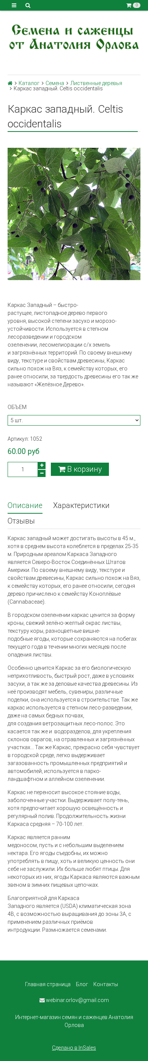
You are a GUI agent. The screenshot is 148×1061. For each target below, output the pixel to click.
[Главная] (10, 83)
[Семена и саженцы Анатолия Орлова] (74, 37)
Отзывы (21, 521)
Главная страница (48, 984)
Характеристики (81, 505)
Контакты (105, 984)
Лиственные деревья (96, 83)
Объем (17, 407)
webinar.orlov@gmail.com (77, 1000)
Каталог (29, 83)
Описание (25, 505)
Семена (55, 83)
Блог (82, 984)
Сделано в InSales (74, 1048)
